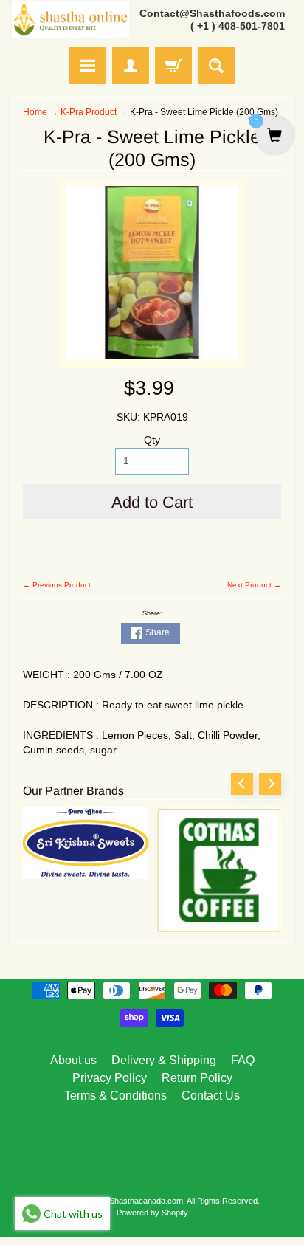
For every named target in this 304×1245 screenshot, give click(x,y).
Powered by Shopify (152, 1212)
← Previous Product (57, 585)
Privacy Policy (109, 1078)
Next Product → (254, 585)
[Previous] (242, 784)
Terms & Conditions (115, 1095)
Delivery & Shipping (163, 1060)
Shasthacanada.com (146, 1200)
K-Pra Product (89, 112)
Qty (152, 440)
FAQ (243, 1060)
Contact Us (211, 1095)
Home (35, 112)
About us (73, 1060)
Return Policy (197, 1078)
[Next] (270, 784)
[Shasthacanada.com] (70, 20)
